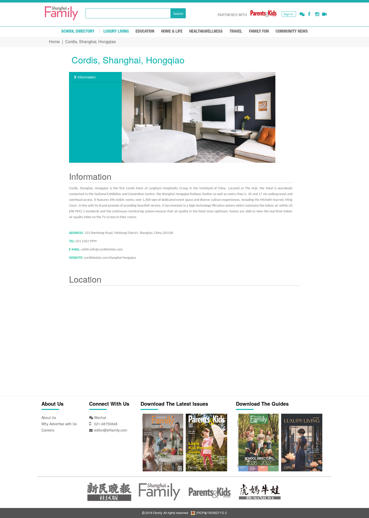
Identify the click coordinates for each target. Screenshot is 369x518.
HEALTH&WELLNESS (206, 31)
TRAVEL (235, 31)
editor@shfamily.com (110, 430)
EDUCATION (145, 31)
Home (54, 41)
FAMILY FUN (259, 31)
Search (178, 13)
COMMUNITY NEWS (292, 31)
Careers (47, 430)
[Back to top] (352, 501)
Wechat (99, 417)
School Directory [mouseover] (77, 31)
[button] (302, 14)
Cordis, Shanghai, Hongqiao (90, 41)
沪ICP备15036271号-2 (211, 512)
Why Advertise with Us (59, 423)
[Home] (61, 13)
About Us (48, 417)
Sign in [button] (288, 14)
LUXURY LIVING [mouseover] (116, 31)
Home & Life (171, 31)
